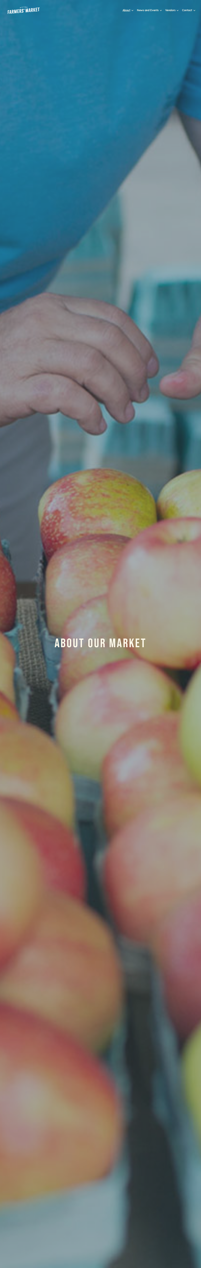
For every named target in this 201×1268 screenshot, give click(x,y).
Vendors (170, 10)
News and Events (148, 10)
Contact (187, 10)
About (126, 10)
